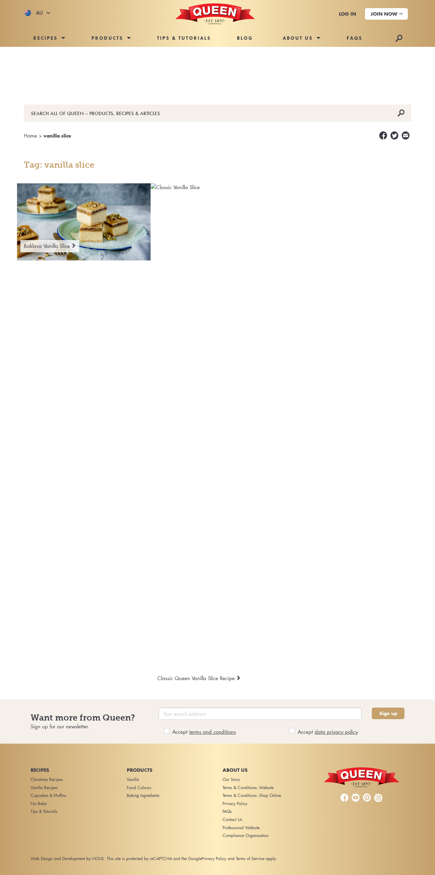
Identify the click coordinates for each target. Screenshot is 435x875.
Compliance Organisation (245, 835)
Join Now (384, 14)
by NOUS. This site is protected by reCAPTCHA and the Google (144, 858)
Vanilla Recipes (44, 787)
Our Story (231, 779)
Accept (204, 731)
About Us (298, 38)
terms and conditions (212, 731)
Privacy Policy (235, 803)
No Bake (39, 803)
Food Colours (139, 787)
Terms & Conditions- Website (248, 787)
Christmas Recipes (47, 779)
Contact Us (232, 819)
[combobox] (37, 13)
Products (107, 38)
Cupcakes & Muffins (48, 795)
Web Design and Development (58, 858)
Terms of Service (250, 858)
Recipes (45, 38)
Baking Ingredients (143, 795)
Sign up (388, 713)
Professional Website (241, 827)
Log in (347, 14)
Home (30, 135)
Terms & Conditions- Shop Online (252, 795)
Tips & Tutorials (184, 38)
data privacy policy (336, 731)
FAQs (355, 38)
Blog (245, 38)
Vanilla (133, 779)
